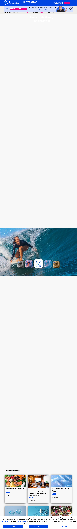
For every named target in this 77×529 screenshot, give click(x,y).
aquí (41, 523)
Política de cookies (5, 521)
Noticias (54, 12)
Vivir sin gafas (25, 12)
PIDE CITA (67, 3)
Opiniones (49, 12)
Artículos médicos (34, 12)
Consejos (18, 12)
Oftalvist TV (42, 12)
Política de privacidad (21, 521)
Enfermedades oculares (9, 12)
